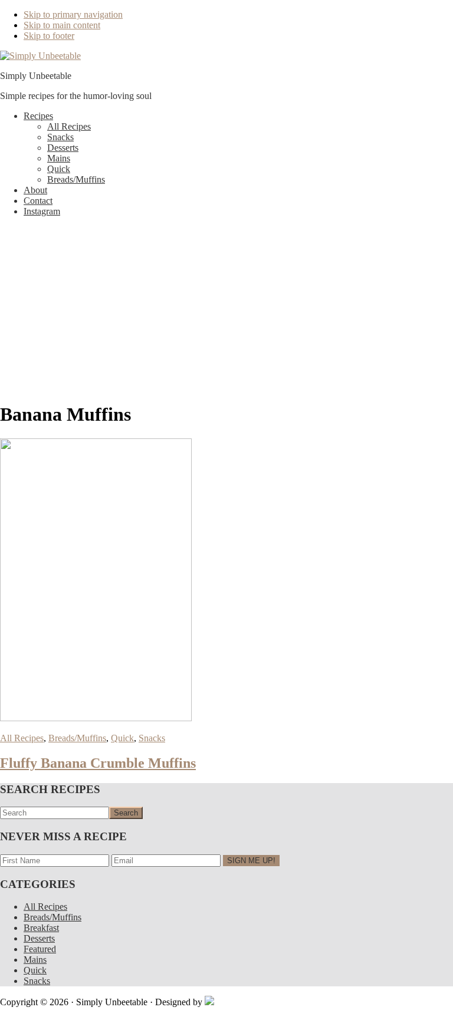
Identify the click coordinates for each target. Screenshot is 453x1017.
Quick (122, 738)
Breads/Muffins (77, 738)
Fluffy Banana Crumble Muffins (98, 763)
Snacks (152, 738)
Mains (35, 960)
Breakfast (41, 928)
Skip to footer (49, 36)
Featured (40, 949)
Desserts (39, 938)
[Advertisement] (226, 308)
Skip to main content (62, 25)
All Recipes (22, 738)
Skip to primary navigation (73, 14)
